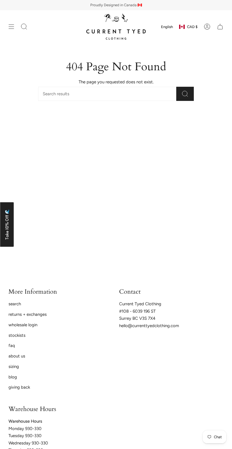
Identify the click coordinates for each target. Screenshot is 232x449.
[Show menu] (11, 27)
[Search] (185, 94)
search (14, 303)
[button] (7, 224)
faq (11, 345)
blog (12, 377)
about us (16, 356)
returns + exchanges (27, 314)
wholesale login (22, 324)
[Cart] (220, 27)
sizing (13, 366)
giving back (19, 387)
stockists (16, 335)
